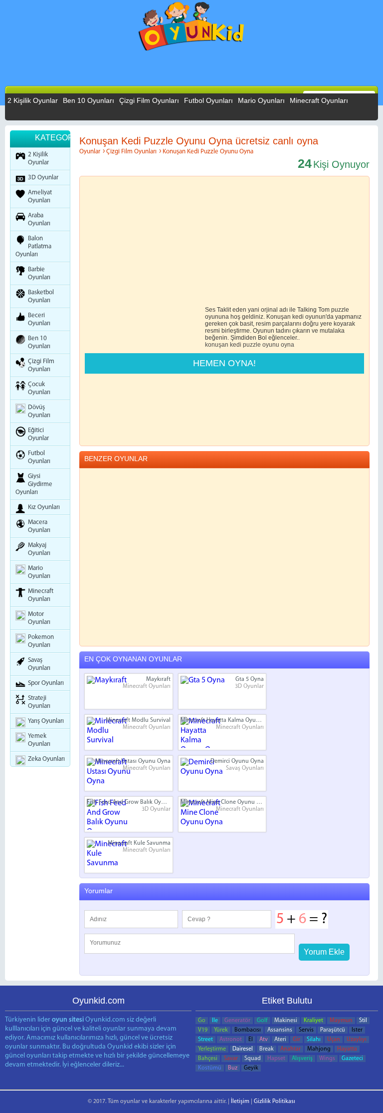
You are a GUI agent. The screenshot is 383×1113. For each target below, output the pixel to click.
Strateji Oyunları (39, 702)
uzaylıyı (357, 1040)
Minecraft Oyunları (319, 100)
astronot (230, 1040)
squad (252, 1059)
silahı (314, 1040)
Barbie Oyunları (39, 273)
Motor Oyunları (39, 618)
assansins (279, 1030)
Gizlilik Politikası (274, 1102)
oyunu (270, 344)
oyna (287, 344)
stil (363, 1021)
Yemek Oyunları (39, 740)
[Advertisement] (158, 84)
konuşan (216, 344)
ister (357, 1030)
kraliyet (313, 1021)
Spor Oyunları (46, 683)
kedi (235, 344)
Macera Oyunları (39, 526)
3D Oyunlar (43, 177)
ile (215, 1021)
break (266, 1049)
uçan (333, 1040)
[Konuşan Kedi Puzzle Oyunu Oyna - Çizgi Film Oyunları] (192, 28)
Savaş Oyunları (39, 664)
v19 (202, 1030)
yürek (221, 1030)
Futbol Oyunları (208, 100)
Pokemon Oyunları (41, 641)
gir (296, 1040)
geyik (251, 1068)
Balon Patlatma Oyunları (33, 246)
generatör (237, 1021)
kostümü (209, 1068)
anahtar (290, 1049)
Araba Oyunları (39, 219)
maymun (341, 1021)
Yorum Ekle (324, 952)
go (201, 1021)
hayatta (347, 1049)
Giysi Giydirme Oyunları (33, 484)
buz (232, 1068)
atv (263, 1040)
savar (231, 1059)
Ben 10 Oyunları (88, 100)
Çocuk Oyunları (39, 388)
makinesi (285, 1021)
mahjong (319, 1049)
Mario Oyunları (261, 100)
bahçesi (207, 1059)
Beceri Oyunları (39, 319)
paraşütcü (332, 1030)
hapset (276, 1059)
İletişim (240, 1102)
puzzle (252, 344)
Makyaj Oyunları (39, 549)
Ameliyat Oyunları (40, 196)
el (250, 1040)
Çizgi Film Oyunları (149, 100)
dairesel (242, 1049)
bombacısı (247, 1030)
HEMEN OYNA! (224, 363)
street (205, 1040)
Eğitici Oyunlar (38, 434)
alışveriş (302, 1059)
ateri (280, 1040)
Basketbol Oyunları (41, 296)
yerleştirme (212, 1049)
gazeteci (352, 1059)
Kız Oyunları (44, 507)
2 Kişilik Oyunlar (32, 100)
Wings (327, 1059)
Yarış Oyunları (46, 721)
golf (262, 1021)
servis (306, 1030)
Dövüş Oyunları (39, 411)
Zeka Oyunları (46, 759)
